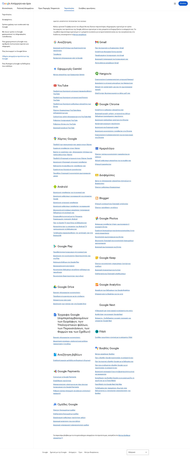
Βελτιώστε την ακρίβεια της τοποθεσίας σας (69, 166)
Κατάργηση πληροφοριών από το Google (68, 58)
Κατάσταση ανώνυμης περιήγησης (107, 124)
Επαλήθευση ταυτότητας (62, 381)
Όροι (80, 452)
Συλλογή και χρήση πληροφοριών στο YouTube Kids (72, 117)
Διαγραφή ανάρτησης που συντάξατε (66, 421)
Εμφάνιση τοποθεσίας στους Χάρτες (66, 148)
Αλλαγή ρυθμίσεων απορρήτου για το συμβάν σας (113, 160)
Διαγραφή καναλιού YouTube (63, 128)
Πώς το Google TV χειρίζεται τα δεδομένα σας (70, 223)
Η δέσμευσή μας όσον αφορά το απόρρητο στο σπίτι (114, 311)
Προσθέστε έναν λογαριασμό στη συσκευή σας (70, 252)
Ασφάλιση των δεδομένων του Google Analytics (112, 290)
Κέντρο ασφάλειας (79, 34)
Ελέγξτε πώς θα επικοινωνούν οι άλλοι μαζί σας (112, 93)
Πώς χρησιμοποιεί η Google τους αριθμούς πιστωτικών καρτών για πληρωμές (15, 44)
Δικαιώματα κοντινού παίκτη (63, 266)
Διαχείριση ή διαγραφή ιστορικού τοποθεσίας (70, 162)
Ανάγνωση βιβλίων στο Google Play (66, 262)
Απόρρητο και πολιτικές (62, 300)
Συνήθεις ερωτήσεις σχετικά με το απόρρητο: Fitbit (113, 337)
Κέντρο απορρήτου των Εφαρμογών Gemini (68, 75)
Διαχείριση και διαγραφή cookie (106, 127)
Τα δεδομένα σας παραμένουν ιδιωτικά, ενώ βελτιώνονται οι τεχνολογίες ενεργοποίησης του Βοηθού (113, 390)
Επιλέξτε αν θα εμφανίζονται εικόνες (108, 52)
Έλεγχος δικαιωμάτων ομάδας (64, 410)
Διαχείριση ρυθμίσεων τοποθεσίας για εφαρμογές (71, 206)
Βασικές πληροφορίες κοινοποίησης (66, 292)
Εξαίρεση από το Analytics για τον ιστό (109, 294)
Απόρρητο (72, 452)
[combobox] (138, 452)
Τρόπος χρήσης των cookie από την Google (15, 25)
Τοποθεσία (57, 54)
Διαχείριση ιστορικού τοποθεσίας (65, 202)
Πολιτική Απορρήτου (25, 8)
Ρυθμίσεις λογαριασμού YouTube (65, 120)
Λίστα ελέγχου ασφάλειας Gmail (107, 63)
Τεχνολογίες (69, 8)
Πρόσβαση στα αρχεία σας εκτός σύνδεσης (69, 296)
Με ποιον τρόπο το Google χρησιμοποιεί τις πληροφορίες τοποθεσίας (14, 34)
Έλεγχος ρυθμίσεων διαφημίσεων (107, 187)
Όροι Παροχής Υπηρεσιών (49, 8)
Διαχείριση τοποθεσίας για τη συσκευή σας (69, 192)
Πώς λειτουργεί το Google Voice (14, 51)
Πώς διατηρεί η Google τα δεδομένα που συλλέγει (16, 65)
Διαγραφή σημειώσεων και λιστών (108, 270)
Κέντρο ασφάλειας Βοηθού (105, 354)
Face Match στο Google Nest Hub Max (108, 384)
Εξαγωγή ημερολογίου (103, 164)
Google (45, 452)
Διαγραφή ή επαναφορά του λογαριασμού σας (111, 59)
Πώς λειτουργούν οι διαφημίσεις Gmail (109, 48)
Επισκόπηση (7, 8)
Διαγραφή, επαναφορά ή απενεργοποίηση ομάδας (71, 425)
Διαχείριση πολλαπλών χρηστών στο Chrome (111, 120)
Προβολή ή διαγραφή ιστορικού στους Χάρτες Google (72, 158)
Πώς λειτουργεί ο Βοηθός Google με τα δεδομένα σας (114, 361)
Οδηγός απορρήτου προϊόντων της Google (15, 57)
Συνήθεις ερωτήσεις (87, 8)
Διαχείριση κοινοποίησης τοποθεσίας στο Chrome (113, 131)
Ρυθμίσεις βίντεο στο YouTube (64, 124)
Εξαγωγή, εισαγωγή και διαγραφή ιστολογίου (111, 204)
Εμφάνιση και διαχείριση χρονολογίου (67, 169)
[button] (175, 3)
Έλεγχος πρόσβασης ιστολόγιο (106, 207)
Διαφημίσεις (7, 20)
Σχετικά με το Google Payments (64, 377)
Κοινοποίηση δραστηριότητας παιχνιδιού (68, 276)
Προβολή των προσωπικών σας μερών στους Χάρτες (72, 144)
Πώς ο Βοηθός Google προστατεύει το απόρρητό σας (114, 358)
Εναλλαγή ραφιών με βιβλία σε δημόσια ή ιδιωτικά (71, 360)
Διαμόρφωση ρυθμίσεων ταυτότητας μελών (69, 417)
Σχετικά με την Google (58, 452)
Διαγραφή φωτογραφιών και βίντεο (108, 247)
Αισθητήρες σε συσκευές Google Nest (109, 314)
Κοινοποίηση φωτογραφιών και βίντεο (109, 237)
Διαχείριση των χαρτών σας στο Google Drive (69, 304)
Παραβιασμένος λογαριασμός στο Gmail (109, 55)
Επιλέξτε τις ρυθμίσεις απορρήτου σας (109, 110)
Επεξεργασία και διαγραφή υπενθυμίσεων (110, 274)
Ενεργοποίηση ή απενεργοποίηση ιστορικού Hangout (114, 79)
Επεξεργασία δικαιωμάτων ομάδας (66, 414)
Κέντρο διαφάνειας (91, 452)
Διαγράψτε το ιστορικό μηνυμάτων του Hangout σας (114, 83)
